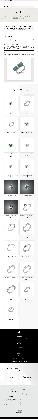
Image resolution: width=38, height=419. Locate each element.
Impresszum (21, 404)
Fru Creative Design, (7, 418)
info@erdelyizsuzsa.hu (9, 405)
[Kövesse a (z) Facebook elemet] (10, 396)
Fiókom (21, 399)
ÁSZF (20, 402)
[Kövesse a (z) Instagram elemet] (12, 396)
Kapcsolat (19, 380)
